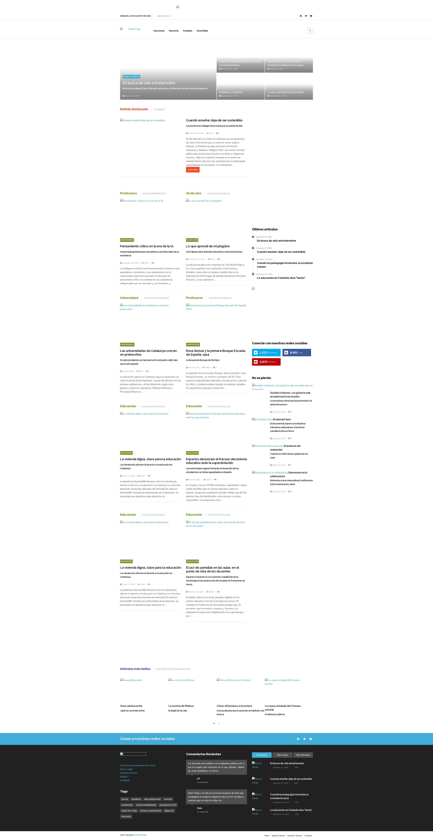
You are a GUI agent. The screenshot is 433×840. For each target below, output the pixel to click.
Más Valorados (303, 755)
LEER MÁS (193, 170)
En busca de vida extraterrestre (149, 83)
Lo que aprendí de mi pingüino (286, 92)
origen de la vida (129, 811)
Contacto (125, 780)
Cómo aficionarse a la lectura (234, 705)
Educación (126, 453)
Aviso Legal (126, 769)
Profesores (127, 240)
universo (168, 799)
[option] (216, 73)
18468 (207, 367)
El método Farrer (282, 419)
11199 (142, 476)
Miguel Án (169, 811)
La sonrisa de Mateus (181, 705)
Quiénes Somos (128, 772)
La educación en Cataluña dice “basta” (291, 810)
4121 (212, 259)
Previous (249, 305)
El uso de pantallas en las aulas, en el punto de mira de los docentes (212, 569)
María (199, 808)
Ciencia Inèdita (131, 77)
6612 (140, 371)
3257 (296, 802)
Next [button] (308, 51)
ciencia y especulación (150, 811)
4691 (296, 814)
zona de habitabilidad (146, 805)
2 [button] (219, 723)
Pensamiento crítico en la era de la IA (146, 246)
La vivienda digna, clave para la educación (150, 459)
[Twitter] (306, 16)
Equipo (124, 776)
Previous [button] (124, 51)
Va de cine (192, 240)
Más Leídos (282, 755)
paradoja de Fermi (167, 805)
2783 (296, 767)
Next (321, 305)
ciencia (124, 799)
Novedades (262, 755)
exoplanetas (127, 805)
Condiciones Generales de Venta (137, 765)
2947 (210, 133)
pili (198, 778)
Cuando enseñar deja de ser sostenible (214, 120)
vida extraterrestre (152, 799)
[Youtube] (311, 16)
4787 (146, 263)
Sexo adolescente (131, 705)
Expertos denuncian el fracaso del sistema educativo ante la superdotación (216, 461)
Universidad (127, 344)
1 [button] (214, 723)
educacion (126, 816)
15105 (211, 592)
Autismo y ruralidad (230, 92)
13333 (209, 480)
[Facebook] (301, 16)
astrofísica (136, 799)
